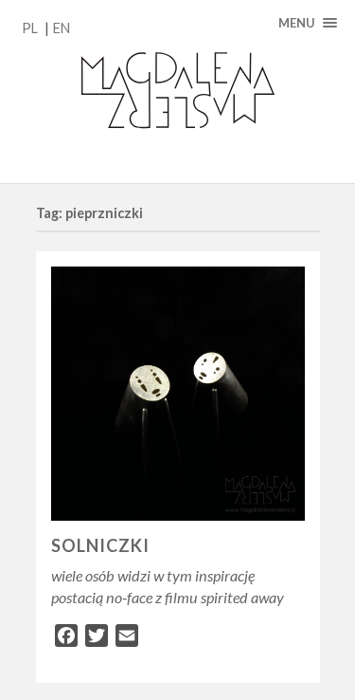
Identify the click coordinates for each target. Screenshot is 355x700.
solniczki (100, 545)
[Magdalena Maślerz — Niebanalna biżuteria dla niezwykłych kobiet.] (177, 91)
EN (61, 28)
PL (30, 28)
